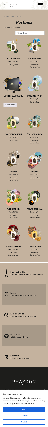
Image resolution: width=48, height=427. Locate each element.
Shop (12, 16)
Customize (24, 416)
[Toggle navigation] (40, 5)
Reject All (24, 422)
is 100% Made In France (19, 336)
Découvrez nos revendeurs (20, 356)
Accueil (6, 16)
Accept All (24, 409)
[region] (24, 408)
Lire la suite (10, 105)
